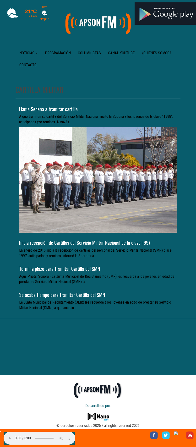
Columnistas (89, 53)
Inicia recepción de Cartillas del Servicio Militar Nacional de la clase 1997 (84, 242)
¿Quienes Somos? (156, 53)
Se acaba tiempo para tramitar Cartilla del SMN (62, 294)
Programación (58, 53)
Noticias (27, 53)
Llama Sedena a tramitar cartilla (48, 109)
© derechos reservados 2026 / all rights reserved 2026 (98, 425)
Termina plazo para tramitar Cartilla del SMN (59, 268)
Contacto (28, 65)
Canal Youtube (121, 53)
